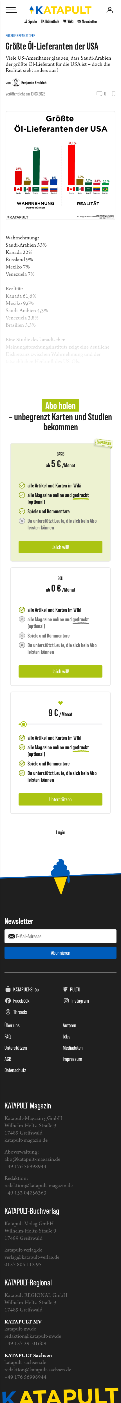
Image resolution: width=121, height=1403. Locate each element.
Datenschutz (15, 1070)
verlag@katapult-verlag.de (32, 1257)
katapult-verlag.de (23, 1250)
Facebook (21, 1001)
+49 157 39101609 (25, 1343)
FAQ (8, 1036)
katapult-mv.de (20, 1329)
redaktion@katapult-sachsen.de (38, 1370)
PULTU (75, 989)
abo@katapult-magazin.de (32, 1159)
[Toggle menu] (11, 10)
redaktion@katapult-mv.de (33, 1336)
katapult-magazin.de (26, 1140)
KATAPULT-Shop (26, 989)
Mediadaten (73, 1048)
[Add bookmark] (113, 93)
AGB (8, 1059)
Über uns (12, 1025)
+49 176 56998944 (25, 1166)
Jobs (66, 1036)
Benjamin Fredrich (33, 82)
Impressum (72, 1059)
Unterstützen (16, 1048)
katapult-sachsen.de (25, 1362)
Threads (20, 1012)
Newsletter (19, 921)
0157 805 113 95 (23, 1264)
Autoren (69, 1025)
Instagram (80, 1001)
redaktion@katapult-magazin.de (39, 1185)
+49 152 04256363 (25, 1193)
